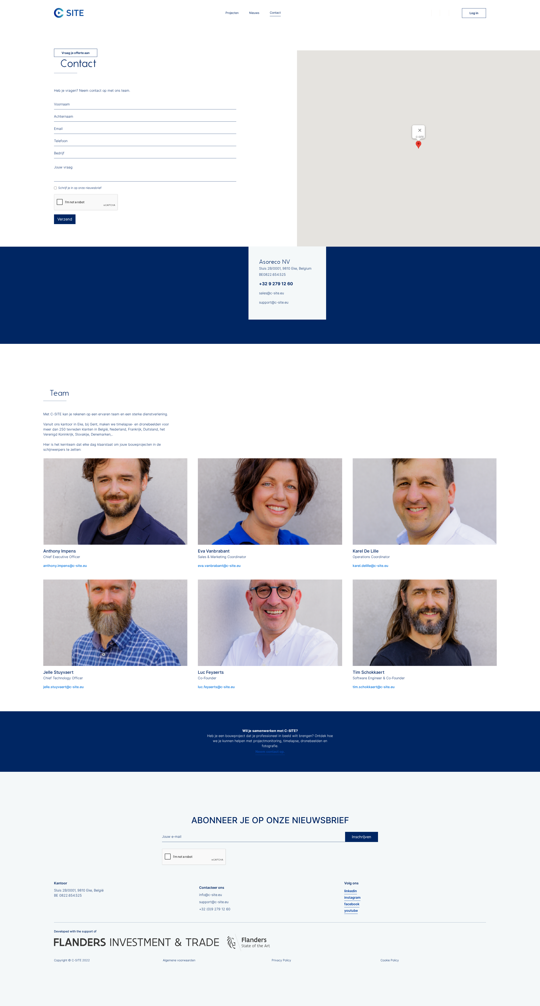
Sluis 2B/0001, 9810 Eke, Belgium (285, 268)
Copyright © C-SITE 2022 (72, 960)
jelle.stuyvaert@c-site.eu (63, 687)
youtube (351, 910)
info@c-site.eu (210, 895)
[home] (69, 13)
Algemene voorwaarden (179, 960)
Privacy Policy (281, 960)
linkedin (350, 891)
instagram (352, 897)
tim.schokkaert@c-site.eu (374, 687)
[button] (418, 145)
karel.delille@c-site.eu (370, 566)
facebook (351, 904)
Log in (474, 13)
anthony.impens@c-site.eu (65, 566)
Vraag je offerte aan (76, 53)
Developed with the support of (75, 931)
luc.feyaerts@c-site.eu (216, 687)
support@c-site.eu (273, 302)
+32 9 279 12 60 (276, 283)
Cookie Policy (390, 960)
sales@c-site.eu (271, 293)
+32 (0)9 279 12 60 (214, 909)
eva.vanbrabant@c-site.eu (219, 566)
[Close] (420, 130)
